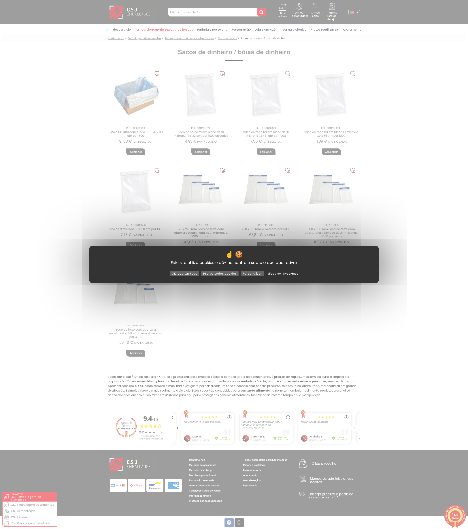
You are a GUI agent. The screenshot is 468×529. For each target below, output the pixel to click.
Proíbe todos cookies (220, 273)
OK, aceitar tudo (184, 273)
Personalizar (252, 273)
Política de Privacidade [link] (282, 273)
